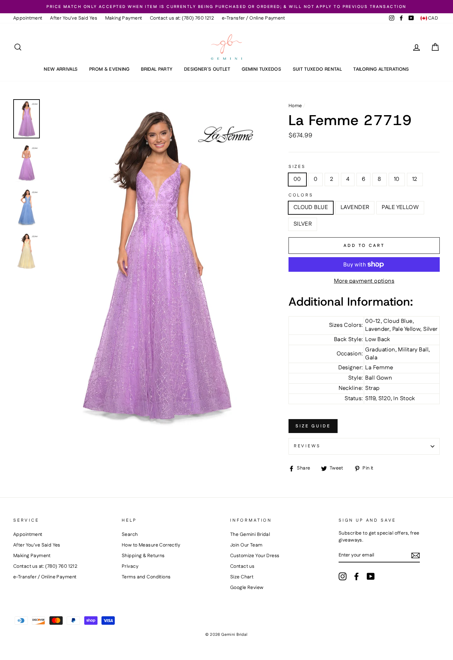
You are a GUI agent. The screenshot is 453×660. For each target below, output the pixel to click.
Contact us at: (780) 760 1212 (182, 18)
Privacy (130, 566)
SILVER (302, 224)
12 (415, 179)
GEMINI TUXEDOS (261, 69)
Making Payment (123, 18)
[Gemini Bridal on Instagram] (343, 576)
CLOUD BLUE (310, 207)
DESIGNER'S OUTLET (207, 69)
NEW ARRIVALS (61, 69)
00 (297, 179)
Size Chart (241, 577)
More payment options (364, 281)
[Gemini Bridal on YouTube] (371, 576)
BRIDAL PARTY (156, 69)
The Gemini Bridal (250, 534)
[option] (226, 6)
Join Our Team (246, 545)
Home (295, 106)
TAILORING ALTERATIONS (381, 69)
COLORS (301, 195)
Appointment (27, 18)
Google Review (247, 587)
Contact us (242, 566)
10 (397, 179)
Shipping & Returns (143, 555)
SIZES (297, 167)
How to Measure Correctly (151, 545)
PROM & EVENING (109, 69)
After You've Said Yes (73, 18)
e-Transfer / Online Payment (253, 18)
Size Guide (313, 426)
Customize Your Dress (255, 555)
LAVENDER (355, 207)
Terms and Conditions (146, 577)
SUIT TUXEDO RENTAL (317, 69)
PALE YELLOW (400, 207)
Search (130, 534)
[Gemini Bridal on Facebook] (356, 576)
